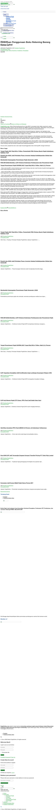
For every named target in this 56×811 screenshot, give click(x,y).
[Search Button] (14, 4)
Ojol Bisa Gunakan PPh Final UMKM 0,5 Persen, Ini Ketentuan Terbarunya (24, 428)
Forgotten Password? (6, 757)
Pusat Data (6, 15)
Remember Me (5, 752)
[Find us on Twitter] (1, 737)
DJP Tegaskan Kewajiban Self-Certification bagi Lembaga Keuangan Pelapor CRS (26, 373)
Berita (10, 50)
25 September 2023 (5, 49)
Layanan (5, 23)
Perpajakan (25, 50)
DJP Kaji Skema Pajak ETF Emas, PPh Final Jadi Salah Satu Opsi (21, 400)
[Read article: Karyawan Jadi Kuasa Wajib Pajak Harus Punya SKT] (28, 472)
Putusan (8, 18)
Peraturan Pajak (10, 16)
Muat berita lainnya (5, 491)
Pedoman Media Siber (8, 24)
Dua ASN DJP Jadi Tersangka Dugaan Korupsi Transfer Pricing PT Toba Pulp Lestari (27, 455)
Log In (12, 772)
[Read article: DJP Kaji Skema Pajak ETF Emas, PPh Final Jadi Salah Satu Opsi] (28, 389)
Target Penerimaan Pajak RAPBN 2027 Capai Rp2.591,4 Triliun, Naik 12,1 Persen (26, 165)
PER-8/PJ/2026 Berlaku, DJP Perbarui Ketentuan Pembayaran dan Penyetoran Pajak (27, 162)
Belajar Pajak (5, 50)
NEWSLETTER (4, 3)
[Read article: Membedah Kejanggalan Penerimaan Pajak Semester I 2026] (28, 279)
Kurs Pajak (8, 22)
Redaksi (5, 496)
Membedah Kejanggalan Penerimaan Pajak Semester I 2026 (19, 160)
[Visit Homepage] (5, 4)
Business (14, 50)
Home (4, 11)
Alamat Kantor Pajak (11, 23)
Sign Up (13, 757)
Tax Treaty (8, 19)
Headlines (19, 50)
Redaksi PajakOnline (8, 25)
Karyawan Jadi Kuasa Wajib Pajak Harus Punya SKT (17, 483)
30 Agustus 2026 (5, 237)
